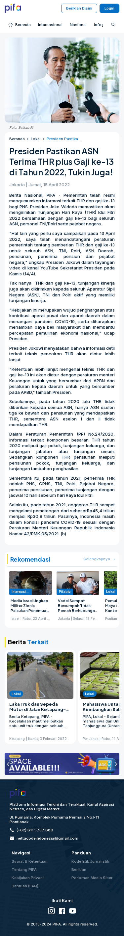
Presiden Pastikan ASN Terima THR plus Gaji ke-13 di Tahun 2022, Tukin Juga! (64, 139)
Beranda (17, 139)
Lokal (36, 139)
